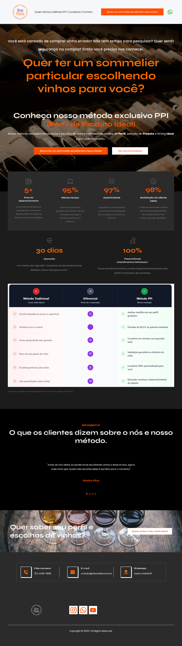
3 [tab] (92, 494)
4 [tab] (95, 494)
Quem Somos (43, 12)
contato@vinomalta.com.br (96, 573)
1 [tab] (86, 494)
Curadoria (75, 12)
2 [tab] (89, 494)
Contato (87, 12)
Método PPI (60, 12)
